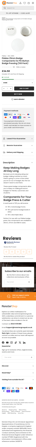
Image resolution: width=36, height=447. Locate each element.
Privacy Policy (5, 411)
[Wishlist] (25, 3)
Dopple (4, 413)
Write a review (20, 67)
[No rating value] (7, 67)
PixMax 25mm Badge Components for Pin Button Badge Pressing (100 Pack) (17, 19)
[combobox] (18, 8)
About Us (4, 410)
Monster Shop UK (11, 407)
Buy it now (18, 94)
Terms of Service (15, 411)
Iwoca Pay (20, 413)
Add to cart (24, 88)
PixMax (4, 56)
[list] (18, 38)
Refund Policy (22, 410)
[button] (29, 3)
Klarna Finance (26, 411)
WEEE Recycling (12, 413)
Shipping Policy (13, 410)
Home (3, 17)
